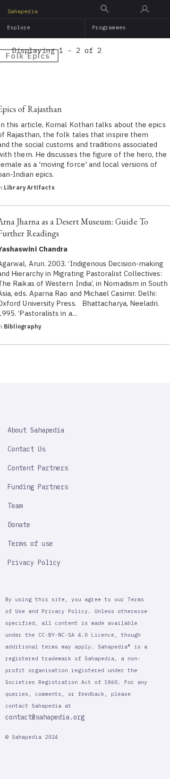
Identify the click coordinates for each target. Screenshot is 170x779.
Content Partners (38, 468)
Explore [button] (19, 27)
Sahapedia (23, 11)
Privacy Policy (34, 562)
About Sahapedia (36, 430)
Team (15, 506)
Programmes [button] (109, 27)
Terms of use (30, 543)
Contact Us (26, 449)
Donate (19, 524)
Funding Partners (38, 487)
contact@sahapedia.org (45, 717)
